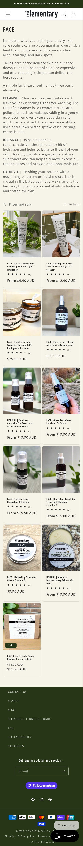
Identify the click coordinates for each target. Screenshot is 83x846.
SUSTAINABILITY (19, 737)
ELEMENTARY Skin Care (38, 831)
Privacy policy (46, 836)
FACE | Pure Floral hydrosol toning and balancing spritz (60, 343)
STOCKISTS (16, 746)
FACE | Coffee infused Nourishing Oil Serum (18, 500)
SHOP (12, 710)
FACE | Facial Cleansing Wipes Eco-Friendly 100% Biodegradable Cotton (19, 345)
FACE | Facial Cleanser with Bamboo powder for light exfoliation (20, 266)
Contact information (43, 842)
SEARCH (14, 701)
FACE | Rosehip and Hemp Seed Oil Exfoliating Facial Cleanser (59, 266)
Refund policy (26, 836)
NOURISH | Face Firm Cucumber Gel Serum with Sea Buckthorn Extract (20, 423)
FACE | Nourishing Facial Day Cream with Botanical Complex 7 (60, 502)
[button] (8, 14)
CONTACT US (17, 692)
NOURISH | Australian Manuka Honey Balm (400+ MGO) (59, 580)
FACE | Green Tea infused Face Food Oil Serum (58, 422)
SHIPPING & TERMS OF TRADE (29, 719)
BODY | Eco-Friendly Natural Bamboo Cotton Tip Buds (21, 657)
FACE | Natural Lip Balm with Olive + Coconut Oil (21, 579)
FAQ (11, 728)
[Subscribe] (64, 771)
